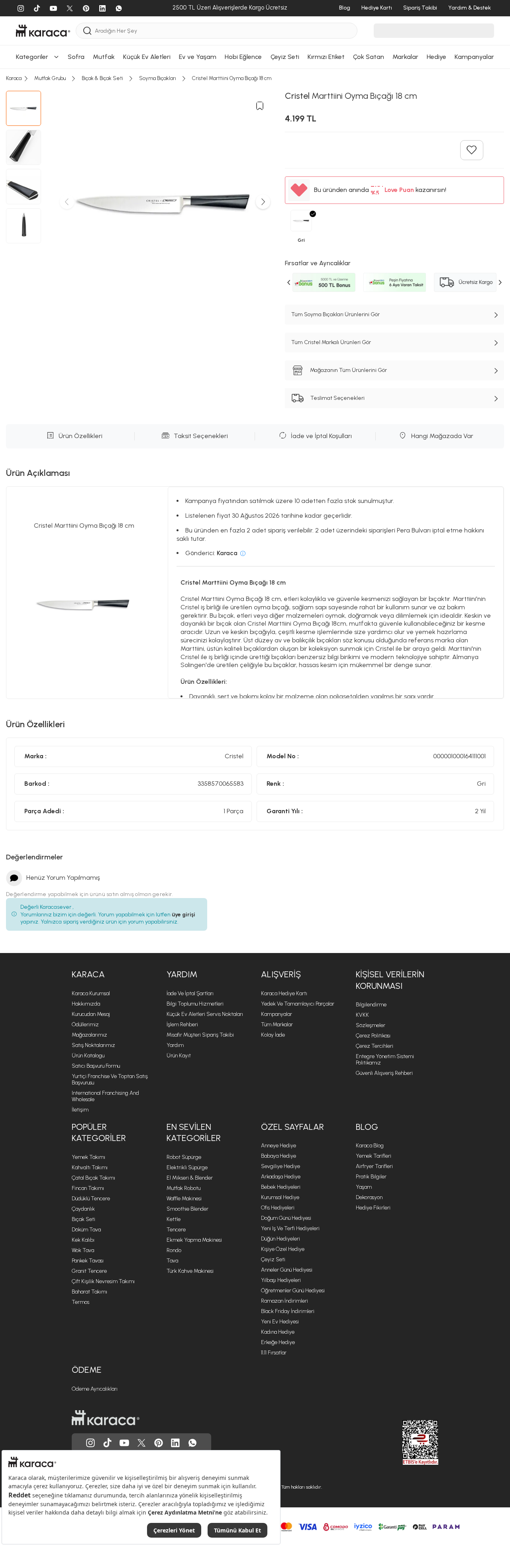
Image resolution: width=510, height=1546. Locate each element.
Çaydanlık (83, 1208)
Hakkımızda (86, 1003)
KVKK (362, 1015)
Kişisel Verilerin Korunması (390, 980)
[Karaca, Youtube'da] (124, 1442)
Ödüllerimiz (85, 1024)
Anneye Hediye (278, 1145)
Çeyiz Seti (273, 1259)
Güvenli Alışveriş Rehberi (384, 1073)
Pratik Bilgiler (371, 1176)
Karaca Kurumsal (91, 993)
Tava (172, 1260)
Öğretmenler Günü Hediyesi (293, 1290)
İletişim (80, 1109)
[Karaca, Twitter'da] (141, 1442)
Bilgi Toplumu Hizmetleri (195, 1003)
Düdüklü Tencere (91, 1198)
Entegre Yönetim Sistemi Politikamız (385, 1059)
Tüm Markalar (277, 1024)
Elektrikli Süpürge (187, 1167)
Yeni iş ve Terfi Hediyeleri (290, 1228)
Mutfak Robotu (183, 1188)
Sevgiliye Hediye (280, 1166)
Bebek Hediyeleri (280, 1187)
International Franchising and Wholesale (105, 1096)
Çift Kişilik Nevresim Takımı (103, 1281)
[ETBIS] (406, 1442)
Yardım (182, 974)
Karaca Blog (370, 1145)
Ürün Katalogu (88, 1055)
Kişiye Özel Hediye (282, 1249)
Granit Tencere (89, 1271)
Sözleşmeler (370, 1025)
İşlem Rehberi (182, 1024)
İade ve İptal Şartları (190, 993)
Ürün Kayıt (179, 1055)
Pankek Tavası (88, 1260)
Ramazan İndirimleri (284, 1300)
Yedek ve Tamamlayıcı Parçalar (297, 1003)
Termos (80, 1302)
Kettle (173, 1219)
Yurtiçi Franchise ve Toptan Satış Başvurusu (110, 1079)
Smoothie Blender (187, 1208)
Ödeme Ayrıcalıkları (95, 1389)
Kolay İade (273, 1034)
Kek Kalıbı (83, 1240)
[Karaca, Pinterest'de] (158, 1442)
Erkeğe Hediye (278, 1342)
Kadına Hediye (277, 1332)
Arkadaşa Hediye (280, 1176)
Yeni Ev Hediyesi (280, 1321)
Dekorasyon (369, 1197)
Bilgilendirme (371, 1004)
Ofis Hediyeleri (277, 1207)
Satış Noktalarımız (93, 1045)
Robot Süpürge (184, 1157)
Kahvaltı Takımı (90, 1167)
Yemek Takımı (88, 1157)
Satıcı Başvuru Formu (96, 1066)
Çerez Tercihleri (374, 1046)
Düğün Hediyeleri (280, 1238)
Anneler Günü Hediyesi (286, 1269)
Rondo (174, 1250)
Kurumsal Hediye (280, 1197)
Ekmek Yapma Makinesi (194, 1240)
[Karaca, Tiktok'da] (107, 1442)
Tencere (176, 1229)
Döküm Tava (86, 1229)
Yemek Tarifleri (373, 1156)
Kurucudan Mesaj (91, 1014)
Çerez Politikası (373, 1035)
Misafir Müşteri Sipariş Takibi (200, 1034)
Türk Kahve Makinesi (190, 1271)
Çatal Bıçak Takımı (93, 1177)
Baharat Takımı (89, 1291)
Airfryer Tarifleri (374, 1166)
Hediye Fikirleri (373, 1207)
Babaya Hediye (278, 1156)
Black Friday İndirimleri (287, 1311)
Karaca (88, 974)
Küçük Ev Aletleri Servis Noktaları (205, 1014)
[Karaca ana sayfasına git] (105, 1417)
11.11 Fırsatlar (273, 1352)
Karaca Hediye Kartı (284, 993)
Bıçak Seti (83, 1219)
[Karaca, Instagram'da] (90, 1442)
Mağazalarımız (89, 1034)
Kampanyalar (276, 1014)
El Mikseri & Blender (190, 1177)
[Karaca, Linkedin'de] (175, 1442)
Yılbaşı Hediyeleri (281, 1280)
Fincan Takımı (88, 1188)
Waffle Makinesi (184, 1198)
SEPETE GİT (255, 21)
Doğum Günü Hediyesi (286, 1218)
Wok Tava (83, 1250)
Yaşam (364, 1187)
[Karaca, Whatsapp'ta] (192, 1442)
